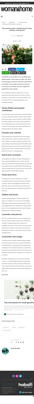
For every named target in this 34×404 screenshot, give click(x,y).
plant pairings (7, 330)
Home (3, 22)
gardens (14, 327)
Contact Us (14, 383)
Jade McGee (20, 36)
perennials (22, 327)
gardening (12, 22)
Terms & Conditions (6, 383)
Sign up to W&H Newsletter (21, 3)
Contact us (8, 3)
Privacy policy (5, 385)
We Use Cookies (11, 385)
